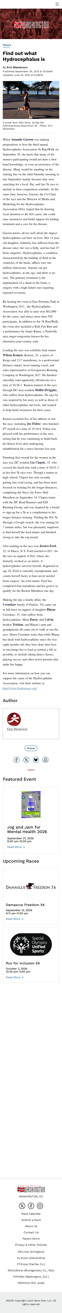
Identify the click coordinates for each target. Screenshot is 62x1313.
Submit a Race (31, 1220)
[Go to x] (22, 1206)
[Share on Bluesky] (36, 760)
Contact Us (31, 1232)
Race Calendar (31, 1213)
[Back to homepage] (11, 4)
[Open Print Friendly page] (45, 760)
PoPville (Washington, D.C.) (31, 1276)
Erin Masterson (17, 67)
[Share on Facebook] (16, 760)
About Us (31, 1226)
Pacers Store (31, 1238)
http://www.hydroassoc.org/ (20, 688)
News (7, 45)
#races (31, 748)
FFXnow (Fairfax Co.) (31, 1264)
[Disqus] (31, 1037)
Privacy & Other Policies (31, 1244)
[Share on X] (26, 760)
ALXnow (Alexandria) (31, 1258)
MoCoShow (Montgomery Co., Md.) (31, 1270)
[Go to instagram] (40, 1206)
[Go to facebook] (31, 1206)
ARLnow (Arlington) (31, 1251)
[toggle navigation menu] (57, 4)
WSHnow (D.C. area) (31, 1282)
